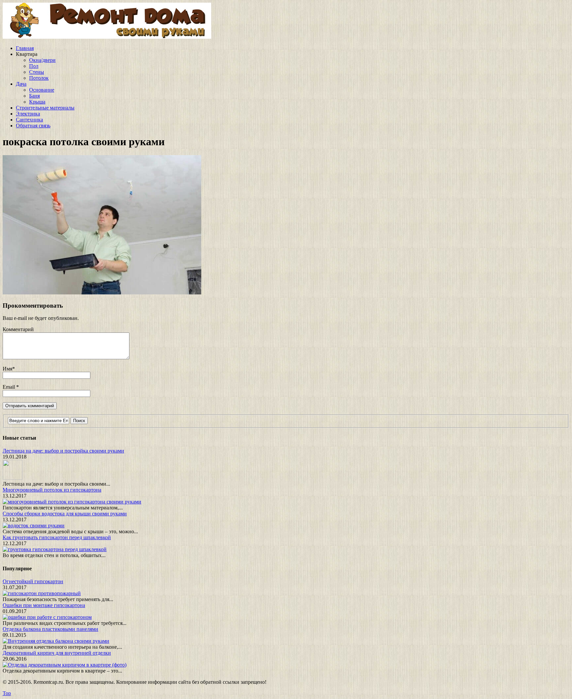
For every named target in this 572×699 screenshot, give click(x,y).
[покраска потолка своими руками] (102, 292)
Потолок (39, 78)
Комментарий (18, 329)
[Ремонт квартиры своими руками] (107, 37)
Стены (36, 72)
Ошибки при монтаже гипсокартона (44, 605)
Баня (34, 96)
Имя (7, 368)
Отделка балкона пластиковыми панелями (50, 629)
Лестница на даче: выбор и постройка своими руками (63, 451)
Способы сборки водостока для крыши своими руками (65, 513)
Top (7, 693)
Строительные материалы (45, 107)
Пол (33, 66)
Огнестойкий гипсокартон (33, 581)
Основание (41, 90)
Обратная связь (33, 125)
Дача (21, 84)
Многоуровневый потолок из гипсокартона (52, 490)
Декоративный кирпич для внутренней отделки (57, 653)
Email (9, 387)
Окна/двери (42, 60)
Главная (25, 48)
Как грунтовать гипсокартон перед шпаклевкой (57, 537)
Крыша (37, 102)
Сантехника (29, 119)
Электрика (28, 113)
